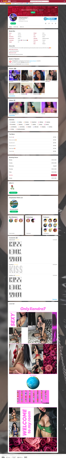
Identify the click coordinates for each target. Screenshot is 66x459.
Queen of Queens (33, 60)
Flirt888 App (31, 3)
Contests (24, 3)
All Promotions (19, 3)
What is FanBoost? (53, 20)
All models (3, 3)
